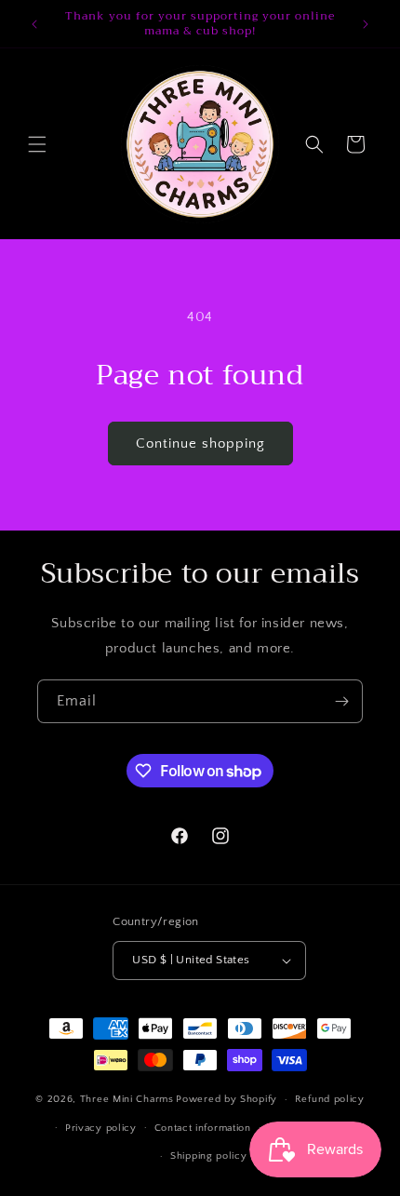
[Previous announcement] (34, 24)
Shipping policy (208, 1156)
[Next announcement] (365, 24)
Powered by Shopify (226, 1099)
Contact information (202, 1128)
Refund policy (330, 1099)
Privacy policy (101, 1128)
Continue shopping (200, 443)
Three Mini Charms (127, 1099)
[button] (37, 144)
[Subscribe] (341, 701)
